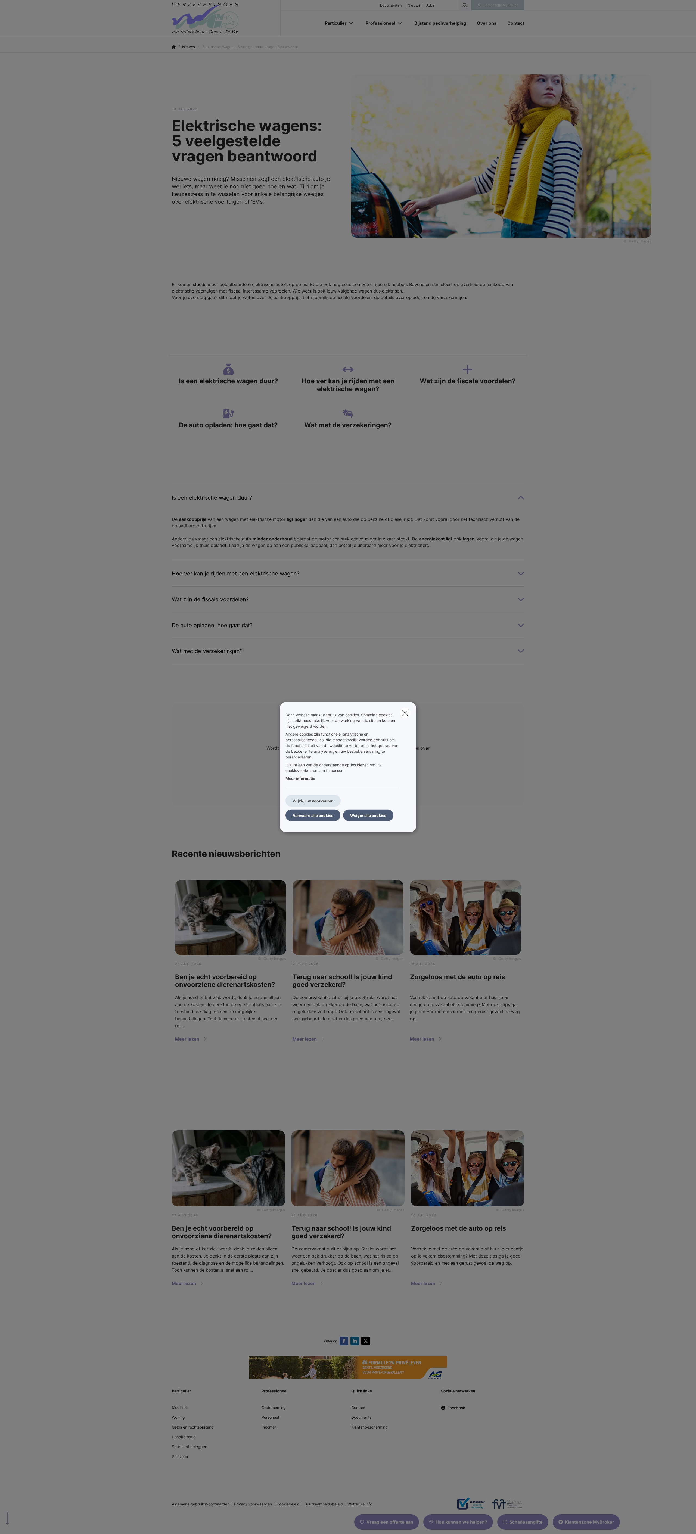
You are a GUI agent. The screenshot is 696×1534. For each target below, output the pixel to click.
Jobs (430, 5)
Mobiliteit (180, 1407)
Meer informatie (300, 778)
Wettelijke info (359, 1504)
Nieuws (414, 5)
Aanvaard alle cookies (313, 815)
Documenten (391, 5)
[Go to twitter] (366, 1341)
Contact (358, 1407)
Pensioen (180, 1456)
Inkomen (269, 1427)
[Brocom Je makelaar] (468, 1504)
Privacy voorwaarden (253, 1504)
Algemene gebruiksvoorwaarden (200, 1504)
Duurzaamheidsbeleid (323, 1504)
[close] (405, 713)
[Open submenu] (351, 23)
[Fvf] (505, 1504)
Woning (178, 1417)
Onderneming (274, 1407)
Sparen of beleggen (189, 1446)
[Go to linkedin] (355, 1341)
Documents (361, 1417)
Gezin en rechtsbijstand (193, 1427)
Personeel (270, 1417)
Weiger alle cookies (368, 815)
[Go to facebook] (345, 1341)
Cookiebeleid (288, 1504)
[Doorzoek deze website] (465, 5)
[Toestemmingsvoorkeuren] (21, 1523)
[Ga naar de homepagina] (226, 18)
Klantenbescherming (369, 1427)
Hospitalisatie (183, 1437)
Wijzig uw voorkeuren (313, 800)
